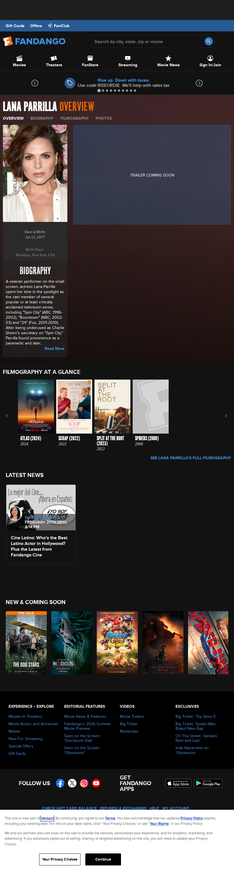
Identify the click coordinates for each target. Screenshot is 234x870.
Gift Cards (15, 25)
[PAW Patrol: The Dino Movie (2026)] (116, 642)
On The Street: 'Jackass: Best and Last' (196, 738)
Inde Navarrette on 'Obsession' (192, 750)
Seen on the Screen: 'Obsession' (82, 750)
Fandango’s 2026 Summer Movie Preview (87, 726)
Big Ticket (128, 724)
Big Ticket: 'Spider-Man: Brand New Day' (196, 726)
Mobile (14, 731)
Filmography (74, 118)
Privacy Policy (191, 818)
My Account (175, 808)
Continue (103, 859)
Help (154, 808)
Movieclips (129, 731)
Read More (54, 348)
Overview (13, 118)
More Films (222, 416)
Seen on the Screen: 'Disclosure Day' (82, 738)
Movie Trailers (132, 716)
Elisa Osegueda (41, 517)
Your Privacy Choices (60, 859)
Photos (104, 118)
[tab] (98, 90)
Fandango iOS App (178, 783)
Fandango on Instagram (84, 783)
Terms (110, 818)
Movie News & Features (85, 716)
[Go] (209, 41)
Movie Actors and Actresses (33, 724)
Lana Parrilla (30, 107)
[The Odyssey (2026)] (161, 642)
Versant (47, 818)
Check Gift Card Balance (69, 808)
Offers (36, 25)
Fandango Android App (208, 783)
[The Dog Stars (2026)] (25, 642)
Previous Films (12, 416)
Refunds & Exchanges (123, 808)
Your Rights (159, 823)
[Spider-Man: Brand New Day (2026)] (207, 642)
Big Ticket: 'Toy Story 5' (195, 716)
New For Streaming (26, 738)
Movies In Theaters (25, 716)
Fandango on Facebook (60, 783)
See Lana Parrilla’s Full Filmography (190, 458)
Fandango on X (72, 783)
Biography (42, 118)
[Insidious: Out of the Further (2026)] (70, 642)
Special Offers (21, 746)
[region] (117, 840)
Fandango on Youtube (96, 783)
